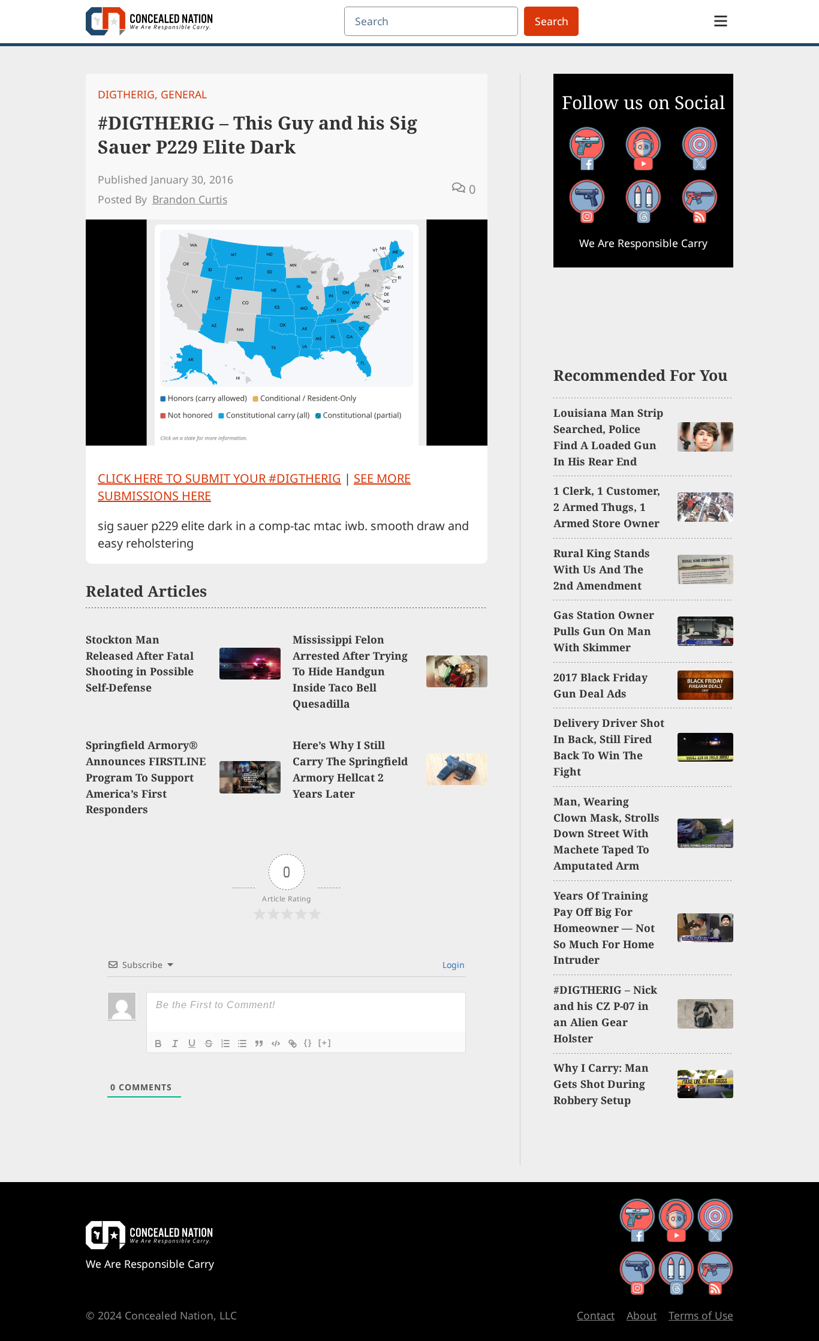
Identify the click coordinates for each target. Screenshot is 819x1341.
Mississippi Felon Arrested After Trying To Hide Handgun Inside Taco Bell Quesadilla (350, 671)
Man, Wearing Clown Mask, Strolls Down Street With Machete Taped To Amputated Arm (606, 833)
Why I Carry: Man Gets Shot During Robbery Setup (601, 1083)
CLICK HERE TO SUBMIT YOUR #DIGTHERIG (219, 478)
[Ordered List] (225, 1043)
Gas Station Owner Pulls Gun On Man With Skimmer (603, 631)
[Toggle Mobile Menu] (720, 21)
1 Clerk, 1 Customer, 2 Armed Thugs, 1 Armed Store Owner (606, 506)
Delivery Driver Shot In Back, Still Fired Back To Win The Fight (608, 746)
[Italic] (175, 1043)
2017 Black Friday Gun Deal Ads (600, 685)
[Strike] (208, 1043)
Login (452, 964)
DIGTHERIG (126, 94)
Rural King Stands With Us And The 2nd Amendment (601, 569)
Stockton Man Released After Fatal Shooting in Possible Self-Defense (140, 663)
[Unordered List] (242, 1043)
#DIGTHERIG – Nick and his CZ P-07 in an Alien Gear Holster (605, 1013)
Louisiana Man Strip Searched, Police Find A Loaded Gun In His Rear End (608, 436)
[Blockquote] (259, 1043)
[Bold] (158, 1043)
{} (308, 1042)
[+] (325, 1042)
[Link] (292, 1043)
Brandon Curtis (189, 199)
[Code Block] (275, 1043)
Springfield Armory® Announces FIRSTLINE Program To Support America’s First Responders (146, 777)
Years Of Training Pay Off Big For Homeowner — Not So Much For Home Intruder (604, 927)
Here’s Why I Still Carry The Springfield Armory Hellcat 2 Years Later (350, 769)
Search (551, 21)
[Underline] (191, 1043)
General (184, 94)
